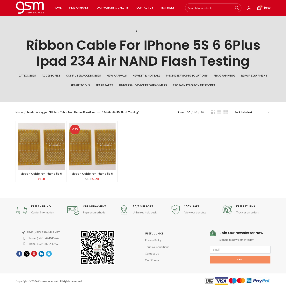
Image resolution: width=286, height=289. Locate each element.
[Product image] (41, 146)
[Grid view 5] (226, 112)
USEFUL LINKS (154, 233)
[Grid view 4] (219, 112)
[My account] (249, 8)
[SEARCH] (236, 7)
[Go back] (138, 31)
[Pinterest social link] (34, 254)
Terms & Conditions (157, 246)
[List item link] (41, 238)
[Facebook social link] (19, 254)
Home (19, 112)
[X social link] (27, 254)
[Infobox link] (39, 210)
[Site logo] (30, 7)
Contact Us (152, 253)
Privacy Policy (153, 240)
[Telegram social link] (49, 254)
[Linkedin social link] (41, 254)
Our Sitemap (152, 260)
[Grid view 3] (213, 112)
